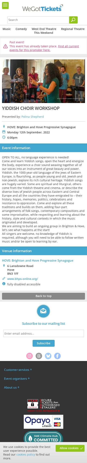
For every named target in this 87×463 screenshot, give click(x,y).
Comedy (21, 29)
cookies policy (25, 454)
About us (10, 387)
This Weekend (43, 33)
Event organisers (15, 378)
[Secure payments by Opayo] (43, 428)
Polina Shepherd (32, 117)
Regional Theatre (73, 29)
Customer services (16, 370)
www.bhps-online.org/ (22, 279)
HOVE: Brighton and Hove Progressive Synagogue (37, 260)
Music (7, 29)
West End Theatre (44, 29)
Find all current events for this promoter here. (44, 48)
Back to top (44, 296)
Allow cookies (69, 448)
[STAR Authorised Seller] (43, 411)
